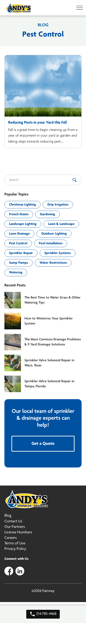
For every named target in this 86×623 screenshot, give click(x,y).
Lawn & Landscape (61, 224)
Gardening (47, 214)
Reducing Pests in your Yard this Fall (37, 123)
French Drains (18, 214)
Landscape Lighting (23, 224)
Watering (15, 272)
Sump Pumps (18, 263)
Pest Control (18, 243)
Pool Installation (50, 243)
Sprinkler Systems (57, 253)
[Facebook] (8, 570)
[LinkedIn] (19, 570)
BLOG (43, 25)
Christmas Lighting (22, 204)
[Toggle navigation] (78, 7)
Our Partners (14, 527)
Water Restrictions (53, 263)
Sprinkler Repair (21, 253)
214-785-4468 (45, 614)
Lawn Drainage (19, 233)
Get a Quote (43, 443)
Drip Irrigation (57, 204)
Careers (10, 538)
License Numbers (18, 532)
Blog (7, 516)
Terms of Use (14, 543)
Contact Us (13, 521)
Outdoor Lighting (54, 233)
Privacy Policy (15, 549)
